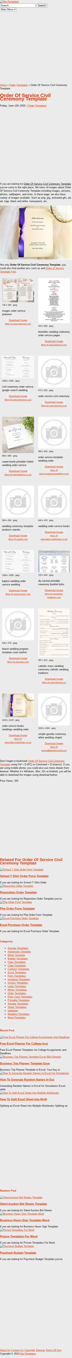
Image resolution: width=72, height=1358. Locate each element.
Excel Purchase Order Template (21, 925)
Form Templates (17, 975)
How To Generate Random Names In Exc (27, 1079)
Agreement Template (19, 951)
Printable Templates (19, 1000)
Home (3, 85)
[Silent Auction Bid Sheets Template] (21, 1197)
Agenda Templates (18, 948)
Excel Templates (17, 972)
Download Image (18, 320)
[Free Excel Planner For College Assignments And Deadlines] (35, 1037)
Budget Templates (18, 958)
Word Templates (17, 1017)
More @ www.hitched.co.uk (54, 406)
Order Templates (18, 85)
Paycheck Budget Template (18, 1252)
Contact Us (17, 1350)
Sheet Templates (17, 1007)
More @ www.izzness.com (18, 594)
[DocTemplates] (9, 1)
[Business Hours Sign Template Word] (22, 1213)
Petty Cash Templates (20, 996)
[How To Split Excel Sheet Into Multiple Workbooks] (29, 1092)
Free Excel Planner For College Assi (24, 1043)
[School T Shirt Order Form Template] (21, 869)
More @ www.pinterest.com (18, 324)
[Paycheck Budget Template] (17, 1246)
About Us (5, 1350)
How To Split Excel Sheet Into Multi (23, 1099)
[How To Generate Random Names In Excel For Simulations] (34, 1073)
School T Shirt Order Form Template (24, 876)
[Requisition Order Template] (16, 886)
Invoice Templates (18, 982)
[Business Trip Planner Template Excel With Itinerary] (30, 1056)
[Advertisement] (36, 47)
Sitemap (40, 1350)
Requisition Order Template (18, 892)
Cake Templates (17, 962)
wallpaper (13, 1010)
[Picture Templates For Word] (17, 1230)
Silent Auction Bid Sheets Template (23, 1203)
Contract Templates (18, 969)
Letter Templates (17, 986)
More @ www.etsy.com (18, 662)
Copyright (29, 1350)
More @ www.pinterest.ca (54, 682)
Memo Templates (17, 989)
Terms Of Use (53, 1350)
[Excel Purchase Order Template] (19, 918)
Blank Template (16, 955)
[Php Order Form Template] (16, 902)
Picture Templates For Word (18, 1236)
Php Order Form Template (17, 908)
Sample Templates (18, 1003)
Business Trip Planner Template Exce (25, 1063)
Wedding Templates (19, 1014)
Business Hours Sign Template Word (24, 1220)
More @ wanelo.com (18, 539)
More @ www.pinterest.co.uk (18, 400)
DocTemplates (28, 1353)
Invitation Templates (19, 979)
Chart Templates (17, 965)
